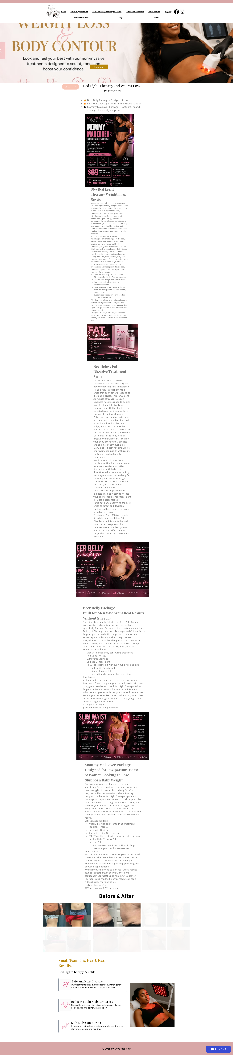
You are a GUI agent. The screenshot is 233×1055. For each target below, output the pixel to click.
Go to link (147, 931)
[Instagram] (182, 11)
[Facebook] (176, 11)
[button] (166, 915)
